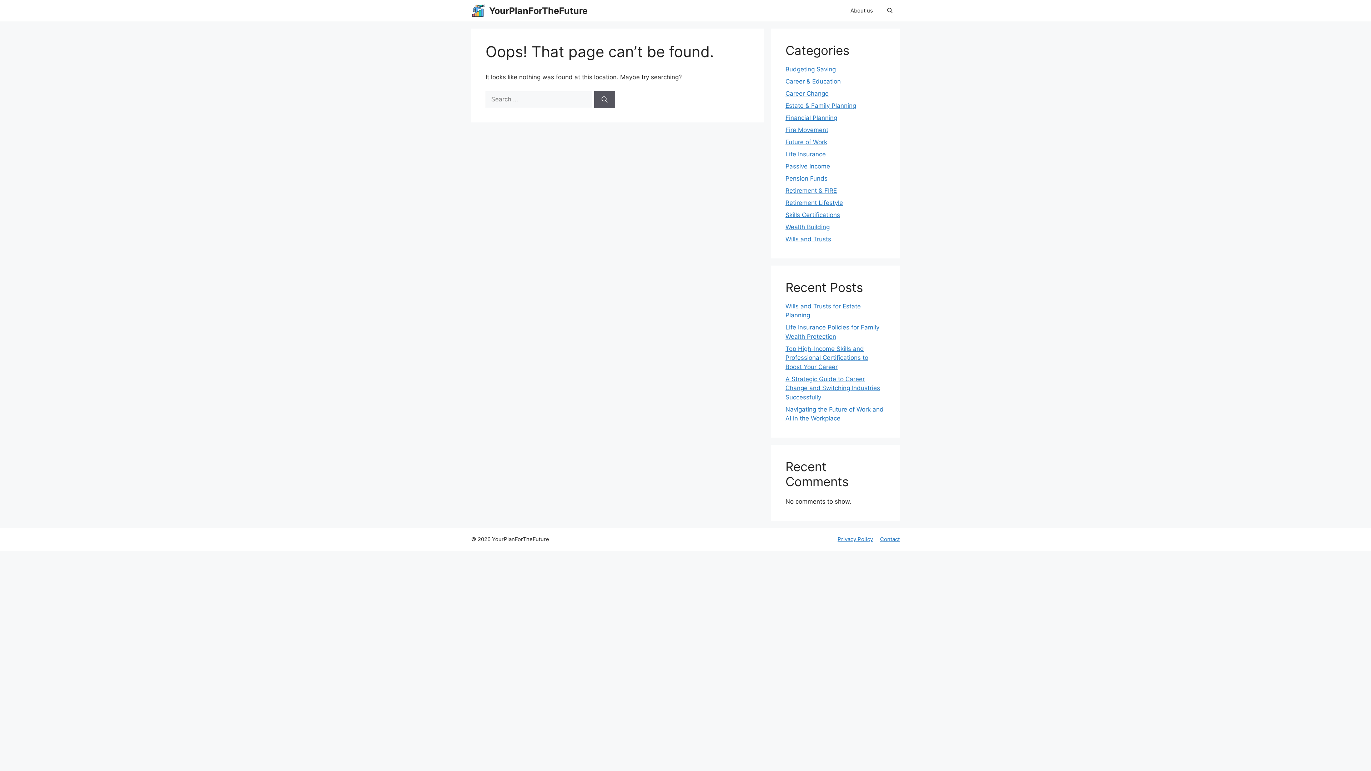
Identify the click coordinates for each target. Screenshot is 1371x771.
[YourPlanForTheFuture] (478, 10)
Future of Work (806, 142)
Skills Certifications (812, 214)
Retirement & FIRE (811, 190)
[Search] (604, 99)
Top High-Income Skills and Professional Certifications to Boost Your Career (826, 358)
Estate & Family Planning (820, 105)
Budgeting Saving (810, 69)
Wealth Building (807, 227)
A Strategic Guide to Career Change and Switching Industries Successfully (832, 388)
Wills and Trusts (808, 239)
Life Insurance (805, 154)
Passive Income (807, 166)
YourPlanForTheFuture (538, 10)
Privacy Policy (855, 539)
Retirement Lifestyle (814, 202)
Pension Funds (806, 178)
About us (861, 10)
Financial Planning (811, 117)
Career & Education (813, 81)
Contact (890, 539)
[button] (890, 10)
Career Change (807, 93)
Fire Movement (806, 129)
